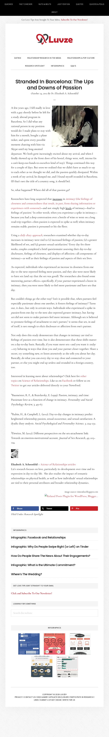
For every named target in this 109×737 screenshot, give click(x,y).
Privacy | (19, 697)
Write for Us (69, 700)
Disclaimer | (43, 697)
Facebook (67, 380)
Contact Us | (30, 697)
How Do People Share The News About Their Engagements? (50, 556)
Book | (59, 700)
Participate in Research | (82, 697)
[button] (83, 66)
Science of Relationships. (35, 380)
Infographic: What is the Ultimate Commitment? (43, 565)
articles (58, 464)
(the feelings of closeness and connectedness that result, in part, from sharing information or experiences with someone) (53, 203)
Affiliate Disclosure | (59, 697)
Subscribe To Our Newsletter (74, 19)
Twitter (15, 385)
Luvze (54, 39)
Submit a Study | (48, 700)
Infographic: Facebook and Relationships (38, 537)
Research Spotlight (33, 514)
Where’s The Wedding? (26, 574)
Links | (37, 700)
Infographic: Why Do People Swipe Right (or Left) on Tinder (49, 547)
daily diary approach (31, 235)
